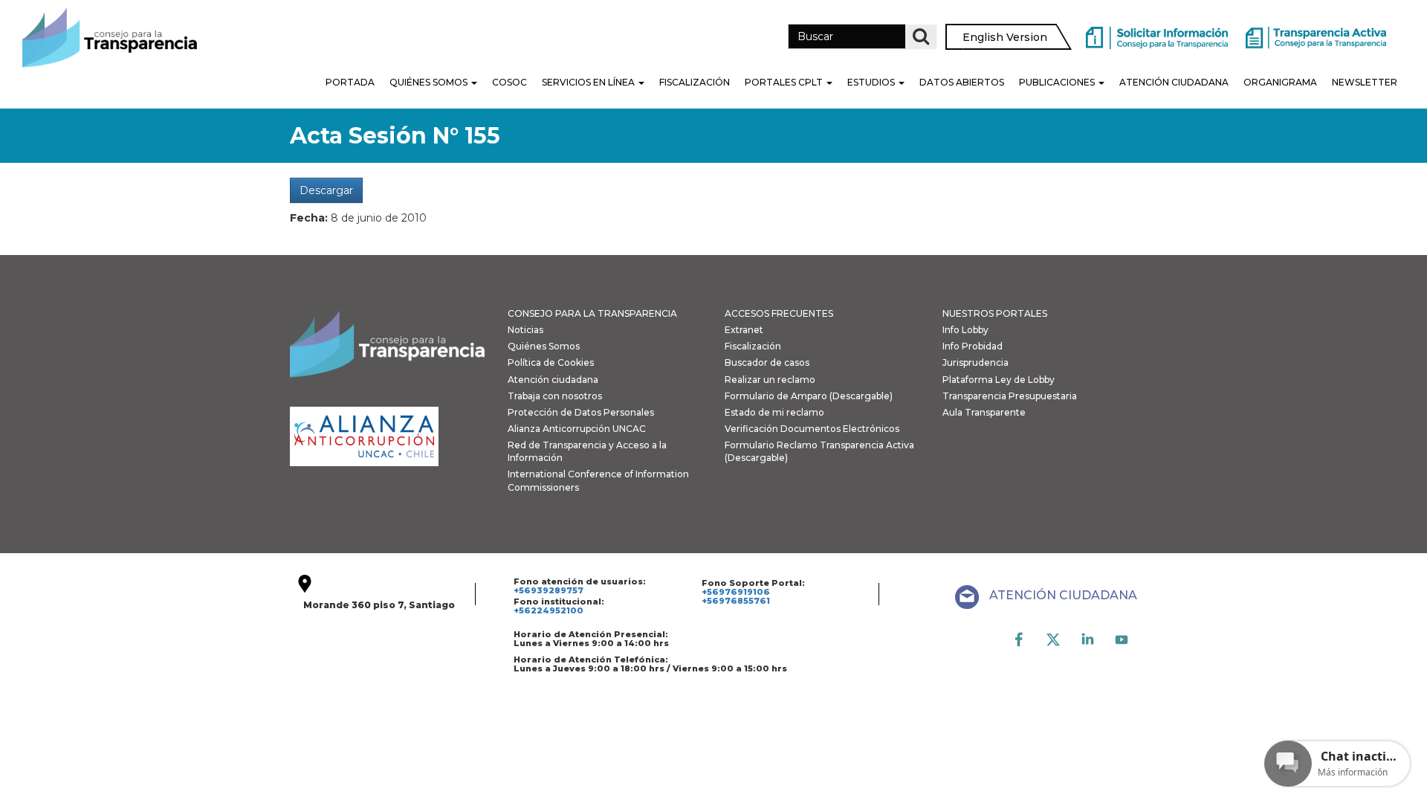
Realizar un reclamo (770, 379)
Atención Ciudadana (1174, 82)
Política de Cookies (551, 362)
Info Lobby (965, 329)
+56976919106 (736, 592)
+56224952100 (548, 610)
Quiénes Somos (429, 82)
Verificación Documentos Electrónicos (812, 428)
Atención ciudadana (553, 379)
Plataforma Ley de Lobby (998, 379)
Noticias (525, 329)
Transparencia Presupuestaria (1009, 396)
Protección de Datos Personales (581, 412)
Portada (350, 82)
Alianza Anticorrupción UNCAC (577, 428)
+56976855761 (736, 601)
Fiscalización (694, 82)
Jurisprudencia (975, 362)
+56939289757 (548, 590)
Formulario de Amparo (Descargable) (809, 396)
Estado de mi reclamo (774, 412)
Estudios (872, 82)
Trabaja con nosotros (555, 396)
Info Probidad (972, 346)
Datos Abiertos (961, 82)
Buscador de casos (767, 362)
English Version (1004, 37)
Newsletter (1364, 82)
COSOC (509, 82)
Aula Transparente (984, 412)
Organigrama (1280, 82)
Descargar (326, 190)
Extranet (744, 329)
